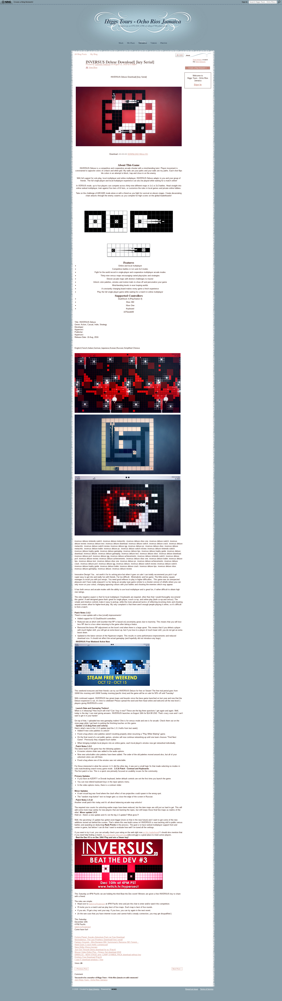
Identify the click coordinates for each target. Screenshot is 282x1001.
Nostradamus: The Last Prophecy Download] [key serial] (99, 940)
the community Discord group (115, 835)
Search (279, 2)
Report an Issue (191, 989)
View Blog (93, 67)
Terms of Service (206, 989)
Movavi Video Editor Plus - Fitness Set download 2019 (98, 952)
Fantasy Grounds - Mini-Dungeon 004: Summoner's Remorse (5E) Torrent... (107, 942)
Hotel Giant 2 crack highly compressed (91, 945)
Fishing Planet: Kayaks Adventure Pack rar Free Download (100, 937)
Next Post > (177, 969)
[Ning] (6, 2)
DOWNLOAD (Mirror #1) (138, 154)
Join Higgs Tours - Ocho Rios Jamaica (91, 980)
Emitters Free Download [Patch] (88, 957)
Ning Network (200, 62)
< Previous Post (81, 969)
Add (181, 55)
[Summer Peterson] (79, 68)
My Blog (93, 54)
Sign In (244, 2)
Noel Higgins (197, 60)
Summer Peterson (102, 64)
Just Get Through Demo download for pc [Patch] (95, 950)
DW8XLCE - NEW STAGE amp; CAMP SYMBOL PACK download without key (108, 955)
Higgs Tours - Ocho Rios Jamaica (143, 21)
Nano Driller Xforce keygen (86, 947)
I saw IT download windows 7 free (89, 960)
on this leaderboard (151, 832)
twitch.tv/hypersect (97, 904)
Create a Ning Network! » (197, 68)
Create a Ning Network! (23, 2)
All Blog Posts (81, 54)
